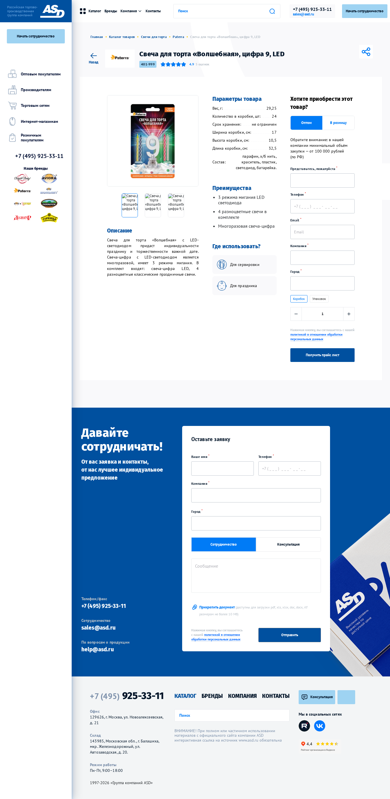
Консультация (288, 544)
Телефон (297, 194)
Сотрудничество (223, 544)
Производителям (36, 89)
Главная (97, 37)
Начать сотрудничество (36, 36)
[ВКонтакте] (334, 51)
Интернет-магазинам (39, 121)
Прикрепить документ (253, 610)
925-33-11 (127, 696)
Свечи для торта (154, 37)
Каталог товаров (122, 37)
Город (295, 271)
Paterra (178, 37)
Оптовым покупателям (41, 74)
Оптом (306, 122)
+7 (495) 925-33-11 (312, 9)
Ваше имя (199, 456)
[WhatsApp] (358, 51)
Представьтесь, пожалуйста (313, 169)
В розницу (338, 122)
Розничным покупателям (32, 138)
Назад (93, 62)
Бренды (110, 11)
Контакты (153, 11)
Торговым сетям (35, 105)
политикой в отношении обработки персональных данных (316, 336)
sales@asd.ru (303, 14)
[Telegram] (342, 51)
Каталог (95, 11)
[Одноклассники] (350, 51)
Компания (298, 246)
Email (295, 220)
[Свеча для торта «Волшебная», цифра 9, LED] (152, 140)
